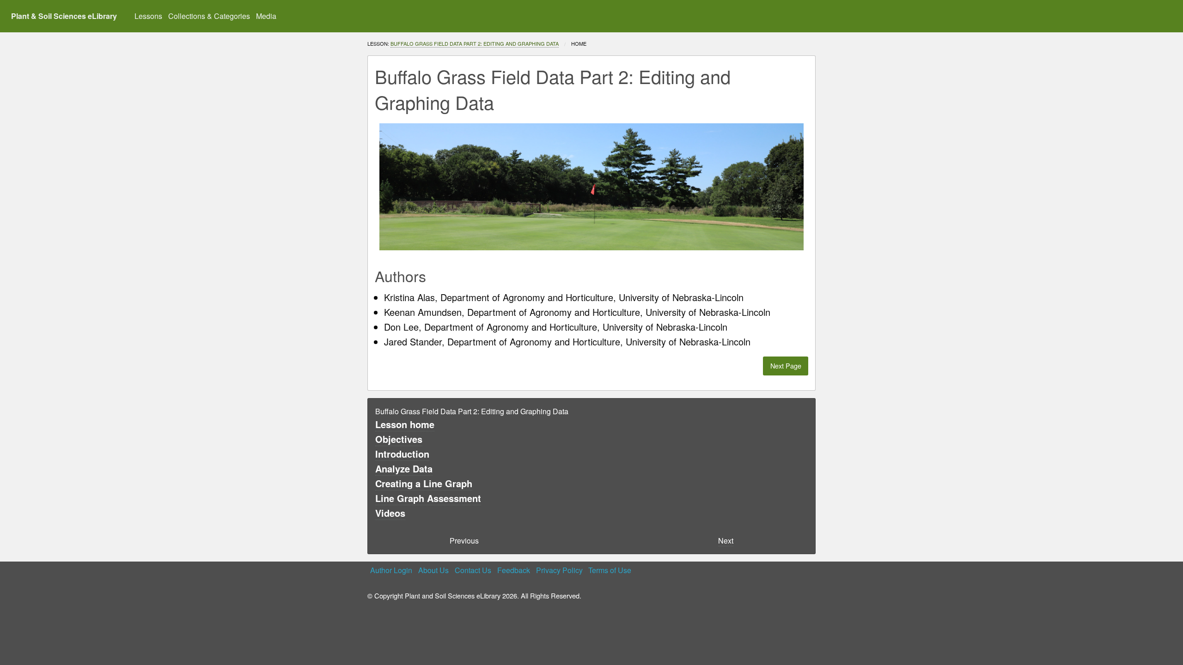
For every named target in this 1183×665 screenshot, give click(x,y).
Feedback (513, 570)
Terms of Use (609, 570)
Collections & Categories (209, 16)
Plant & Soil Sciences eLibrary (64, 16)
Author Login (391, 570)
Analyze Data (404, 468)
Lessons (148, 16)
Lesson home (404, 424)
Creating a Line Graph (423, 483)
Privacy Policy (559, 570)
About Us (433, 570)
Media (266, 16)
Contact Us (473, 570)
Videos (390, 513)
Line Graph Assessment (428, 498)
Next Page (785, 365)
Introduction (402, 453)
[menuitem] (148, 16)
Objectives (398, 439)
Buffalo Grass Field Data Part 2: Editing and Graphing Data (474, 43)
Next (725, 540)
